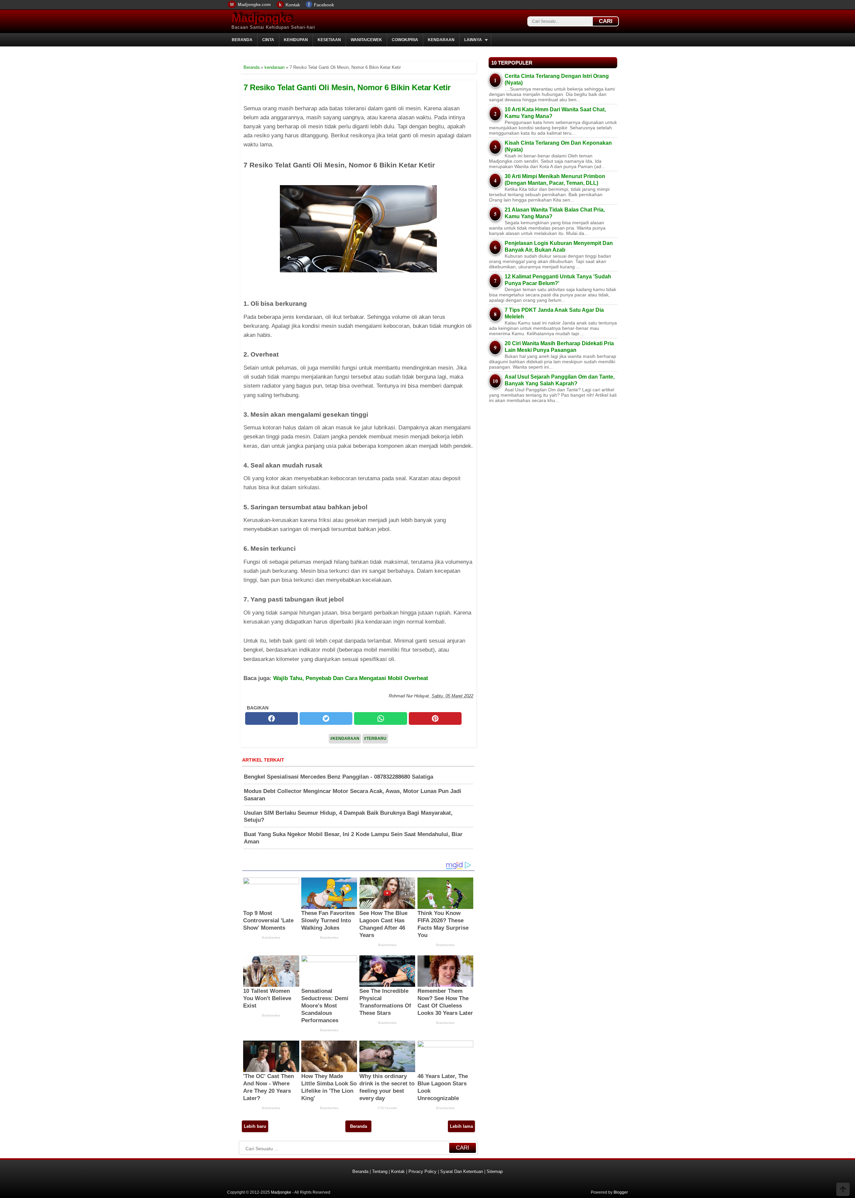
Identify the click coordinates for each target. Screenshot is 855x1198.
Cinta (268, 39)
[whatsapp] (380, 718)
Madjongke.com (254, 4)
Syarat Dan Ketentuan (461, 1171)
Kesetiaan (329, 39)
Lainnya (473, 39)
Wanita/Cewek (366, 39)
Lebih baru (255, 1126)
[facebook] (271, 718)
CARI (606, 21)
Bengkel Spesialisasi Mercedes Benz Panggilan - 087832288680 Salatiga (338, 777)
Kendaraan (441, 39)
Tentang (379, 1171)
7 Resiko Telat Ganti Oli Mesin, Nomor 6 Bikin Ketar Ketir (347, 87)
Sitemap (495, 1171)
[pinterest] (435, 718)
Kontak (293, 4)
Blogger (621, 1192)
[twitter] (326, 718)
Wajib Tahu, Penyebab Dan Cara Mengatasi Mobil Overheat (350, 678)
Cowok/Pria (405, 39)
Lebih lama (461, 1126)
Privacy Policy (422, 1171)
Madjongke (261, 17)
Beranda (242, 39)
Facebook (324, 4)
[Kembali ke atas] (843, 1190)
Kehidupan (296, 39)
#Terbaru (375, 738)
